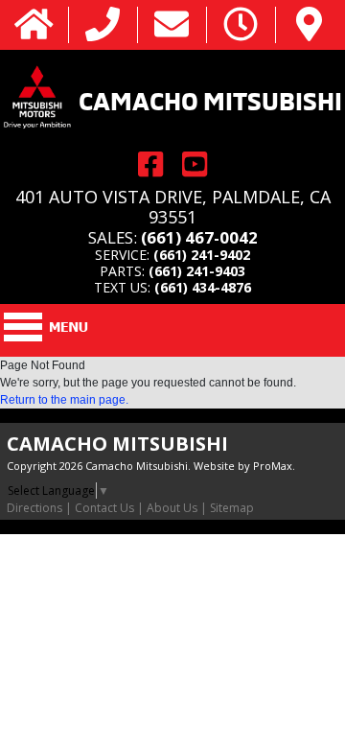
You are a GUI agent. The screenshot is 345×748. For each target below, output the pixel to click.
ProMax (272, 465)
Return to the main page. (64, 400)
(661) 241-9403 (197, 271)
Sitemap (232, 508)
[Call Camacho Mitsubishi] (102, 25)
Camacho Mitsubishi (210, 99)
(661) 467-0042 (199, 237)
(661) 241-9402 (201, 254)
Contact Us (104, 508)
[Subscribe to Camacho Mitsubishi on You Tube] (194, 164)
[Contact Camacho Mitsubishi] (171, 25)
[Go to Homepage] (34, 25)
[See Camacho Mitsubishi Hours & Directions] (240, 25)
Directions (34, 508)
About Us (172, 508)
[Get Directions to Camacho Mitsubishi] (309, 25)
